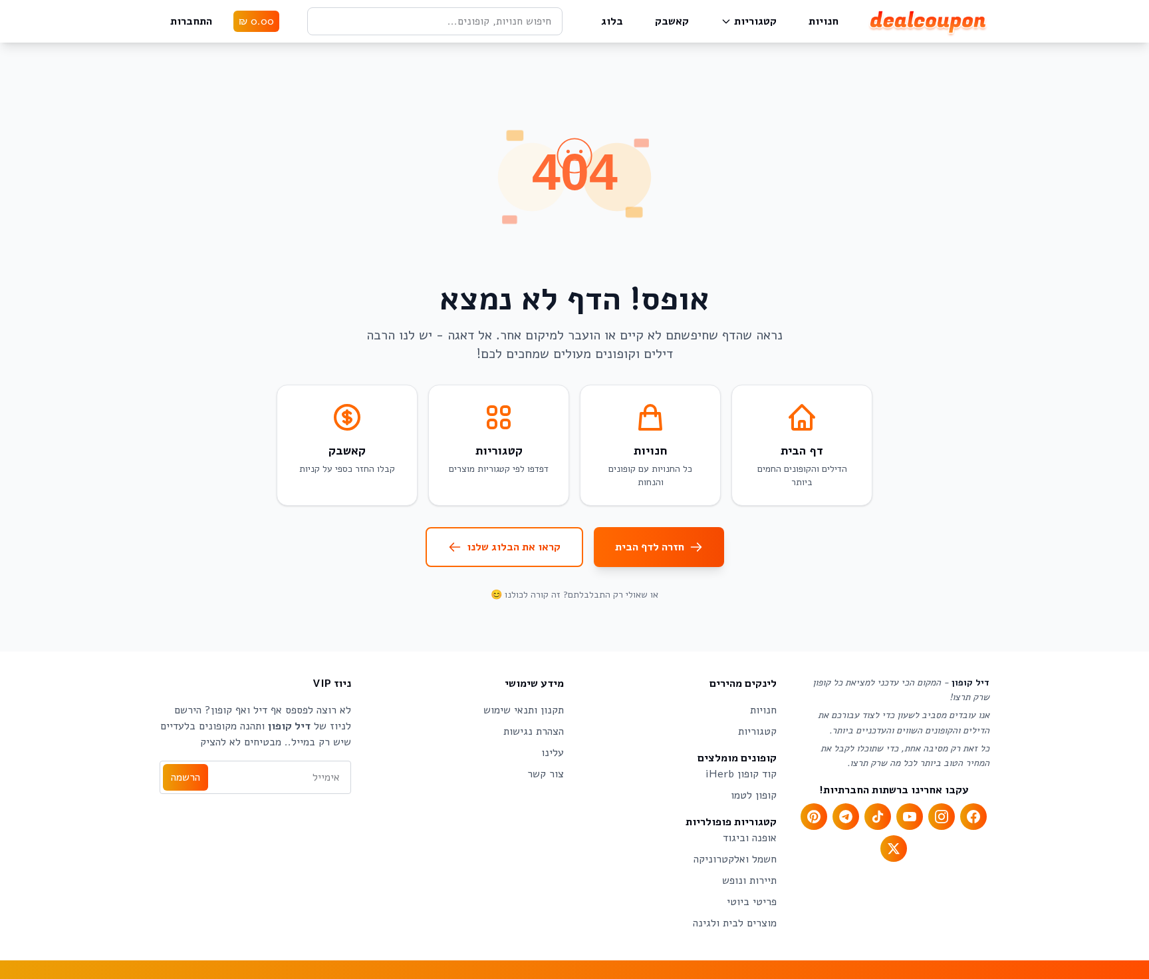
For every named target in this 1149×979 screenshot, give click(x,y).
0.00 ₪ (256, 21)
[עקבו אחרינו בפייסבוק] (973, 816)
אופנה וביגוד (750, 838)
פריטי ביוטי (752, 901)
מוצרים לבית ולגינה (735, 923)
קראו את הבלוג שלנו (514, 547)
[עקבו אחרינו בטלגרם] (845, 816)
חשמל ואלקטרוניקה (735, 859)
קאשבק (672, 21)
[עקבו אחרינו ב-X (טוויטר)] (893, 848)
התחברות (191, 21)
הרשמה (185, 777)
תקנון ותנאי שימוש (523, 710)
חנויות (823, 21)
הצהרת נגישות (533, 731)
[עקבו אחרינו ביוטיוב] (909, 816)
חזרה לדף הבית (649, 547)
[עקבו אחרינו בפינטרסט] (814, 816)
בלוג (612, 21)
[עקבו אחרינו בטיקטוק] (877, 816)
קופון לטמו (754, 795)
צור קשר (545, 774)
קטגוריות (755, 21)
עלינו (552, 752)
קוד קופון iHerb (741, 774)
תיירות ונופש (749, 880)
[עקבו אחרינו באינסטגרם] (941, 816)
